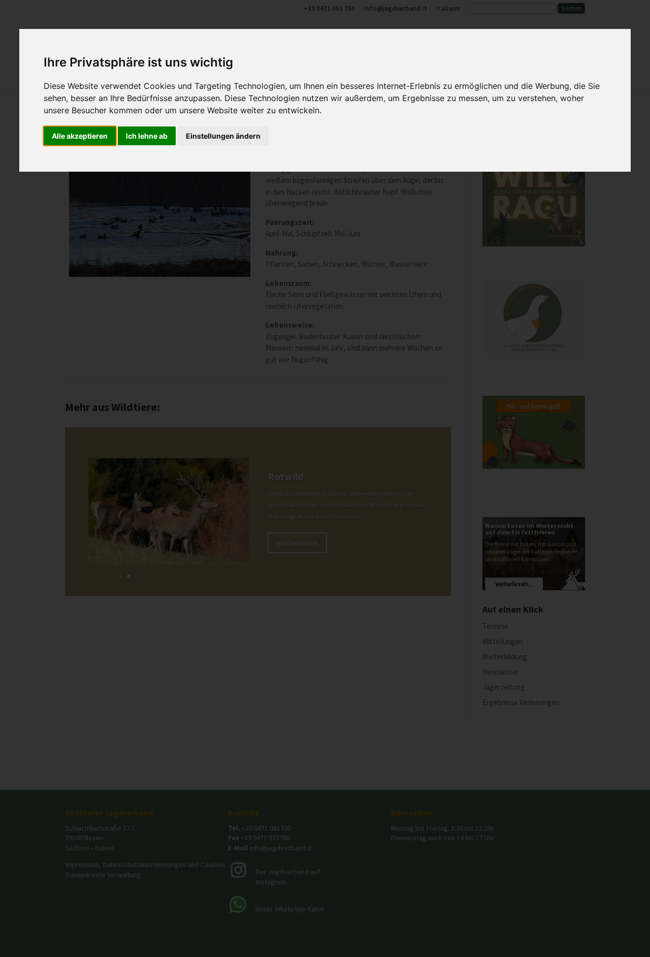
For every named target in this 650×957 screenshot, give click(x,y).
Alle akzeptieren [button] (80, 136)
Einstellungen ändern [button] (223, 136)
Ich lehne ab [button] (147, 136)
